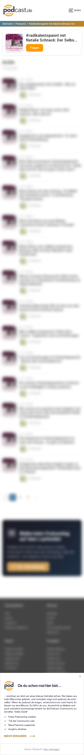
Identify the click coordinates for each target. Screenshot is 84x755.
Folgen (34, 47)
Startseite (7, 23)
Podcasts (21, 23)
